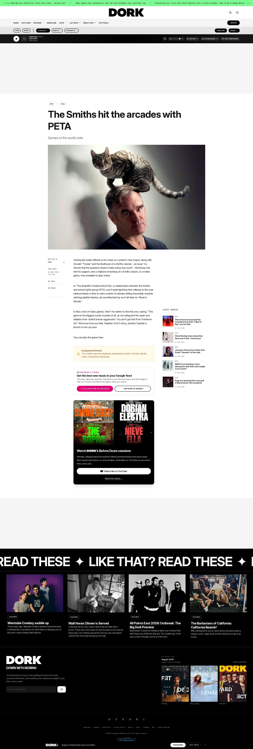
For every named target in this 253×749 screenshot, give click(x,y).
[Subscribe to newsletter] (61, 689)
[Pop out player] (165, 39)
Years (138, 727)
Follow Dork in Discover (95, 389)
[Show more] (205, 745)
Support (96, 727)
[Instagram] (109, 719)
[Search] (237, 12)
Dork (50, 262)
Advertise (86, 727)
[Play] (16, 39)
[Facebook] (116, 719)
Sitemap (146, 727)
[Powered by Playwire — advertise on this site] (126, 740)
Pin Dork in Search (132, 389)
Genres (130, 727)
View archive (240, 662)
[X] (123, 719)
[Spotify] (137, 719)
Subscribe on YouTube (115, 471)
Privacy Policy (119, 727)
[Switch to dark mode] (230, 12)
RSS (153, 727)
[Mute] (170, 39)
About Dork (106, 727)
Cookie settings (164, 727)
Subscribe (178, 745)
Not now (194, 745)
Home (52, 104)
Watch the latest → (114, 478)
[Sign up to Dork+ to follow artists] (64, 262)
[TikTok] (144, 719)
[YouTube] (130, 719)
